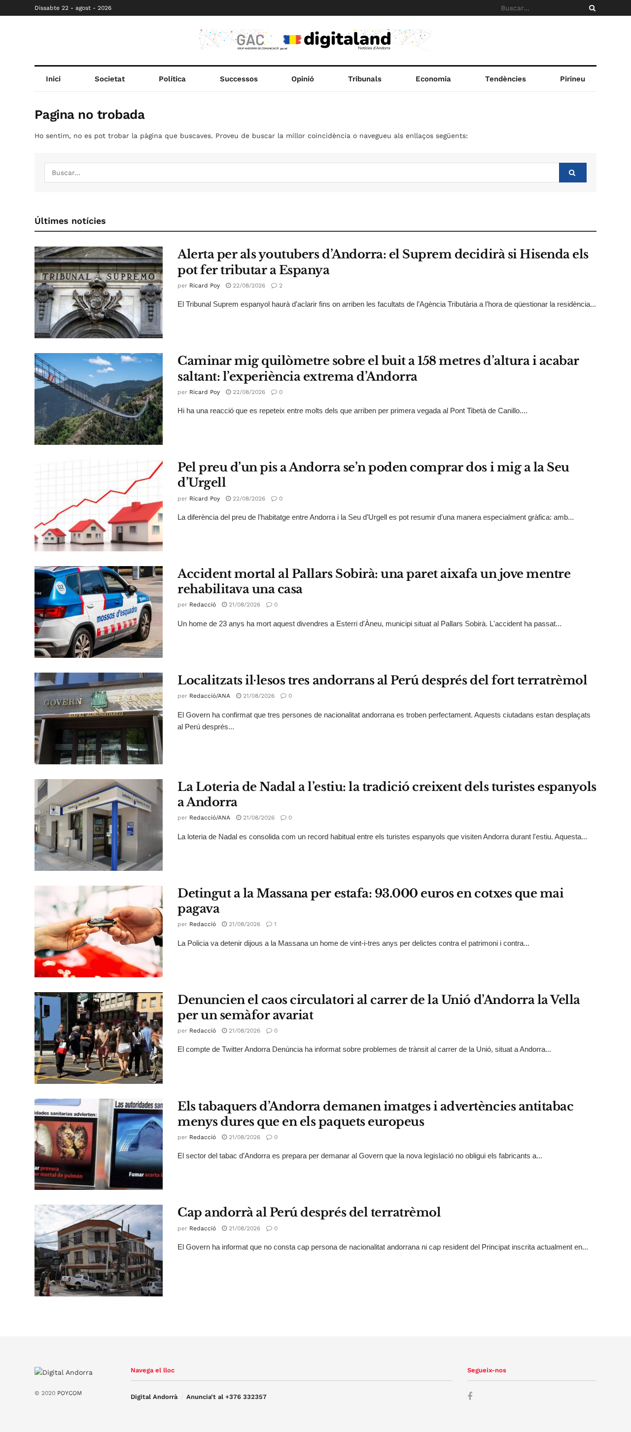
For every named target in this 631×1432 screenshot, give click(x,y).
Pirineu (572, 78)
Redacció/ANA (209, 695)
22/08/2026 (248, 285)
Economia (433, 78)
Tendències (505, 78)
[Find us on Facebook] (469, 1396)
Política (172, 78)
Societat (110, 78)
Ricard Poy (204, 285)
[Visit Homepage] (315, 40)
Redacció (202, 604)
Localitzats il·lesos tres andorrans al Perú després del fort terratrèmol (382, 680)
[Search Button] (590, 8)
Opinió (302, 78)
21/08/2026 (243, 604)
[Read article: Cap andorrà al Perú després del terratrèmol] (99, 1250)
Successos (239, 78)
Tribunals (365, 78)
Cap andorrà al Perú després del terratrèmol (309, 1212)
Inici (53, 78)
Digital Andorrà (154, 1396)
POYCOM (69, 1393)
